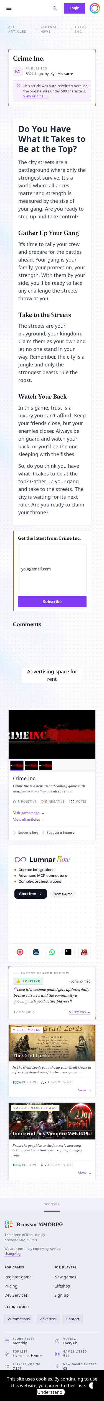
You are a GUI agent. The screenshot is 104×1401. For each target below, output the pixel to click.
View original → (36, 96)
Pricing (10, 1286)
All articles (17, 29)
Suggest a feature (60, 832)
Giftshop (62, 1286)
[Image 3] (45, 766)
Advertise (48, 1318)
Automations (19, 1318)
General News (49, 29)
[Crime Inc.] (52, 734)
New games (65, 1276)
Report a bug (27, 832)
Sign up (61, 1295)
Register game (18, 1276)
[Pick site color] (95, 8)
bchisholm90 (80, 981)
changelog (12, 1253)
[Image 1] (17, 766)
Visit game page (26, 812)
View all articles (26, 819)
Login (75, 8)
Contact (72, 1318)
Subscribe (52, 601)
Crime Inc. (24, 778)
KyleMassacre (61, 73)
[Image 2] (31, 766)
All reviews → (79, 1012)
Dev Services (16, 1295)
